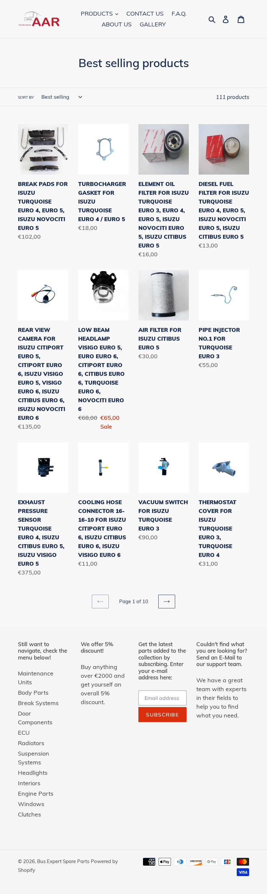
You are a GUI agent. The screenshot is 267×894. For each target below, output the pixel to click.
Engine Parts (35, 793)
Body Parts (33, 692)
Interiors (29, 783)
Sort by (26, 97)
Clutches (29, 814)
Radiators (31, 743)
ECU (24, 732)
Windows (31, 804)
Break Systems (38, 703)
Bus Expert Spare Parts (63, 861)
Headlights (33, 772)
